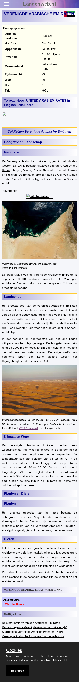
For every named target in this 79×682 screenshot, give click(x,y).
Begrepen (17, 670)
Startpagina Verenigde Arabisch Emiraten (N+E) (32, 631)
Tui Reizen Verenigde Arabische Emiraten (39, 131)
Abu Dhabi (69, 165)
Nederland (20, 287)
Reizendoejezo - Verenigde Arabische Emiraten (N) (34, 627)
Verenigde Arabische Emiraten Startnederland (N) (33, 636)
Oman (73, 174)
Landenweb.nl (39, 4)
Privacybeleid (60, 660)
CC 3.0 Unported (28, 428)
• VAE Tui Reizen (13, 604)
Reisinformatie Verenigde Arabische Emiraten (31, 622)
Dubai (6, 170)
